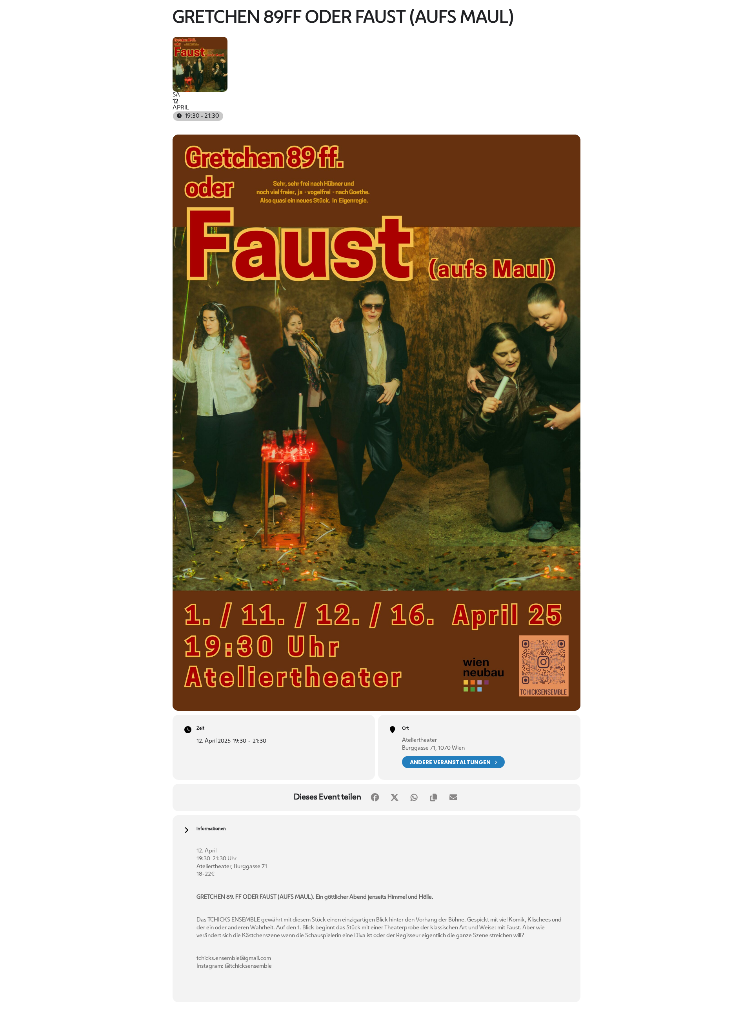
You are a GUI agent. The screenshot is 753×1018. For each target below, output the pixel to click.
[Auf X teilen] (394, 797)
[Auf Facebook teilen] (375, 797)
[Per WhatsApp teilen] (414, 797)
